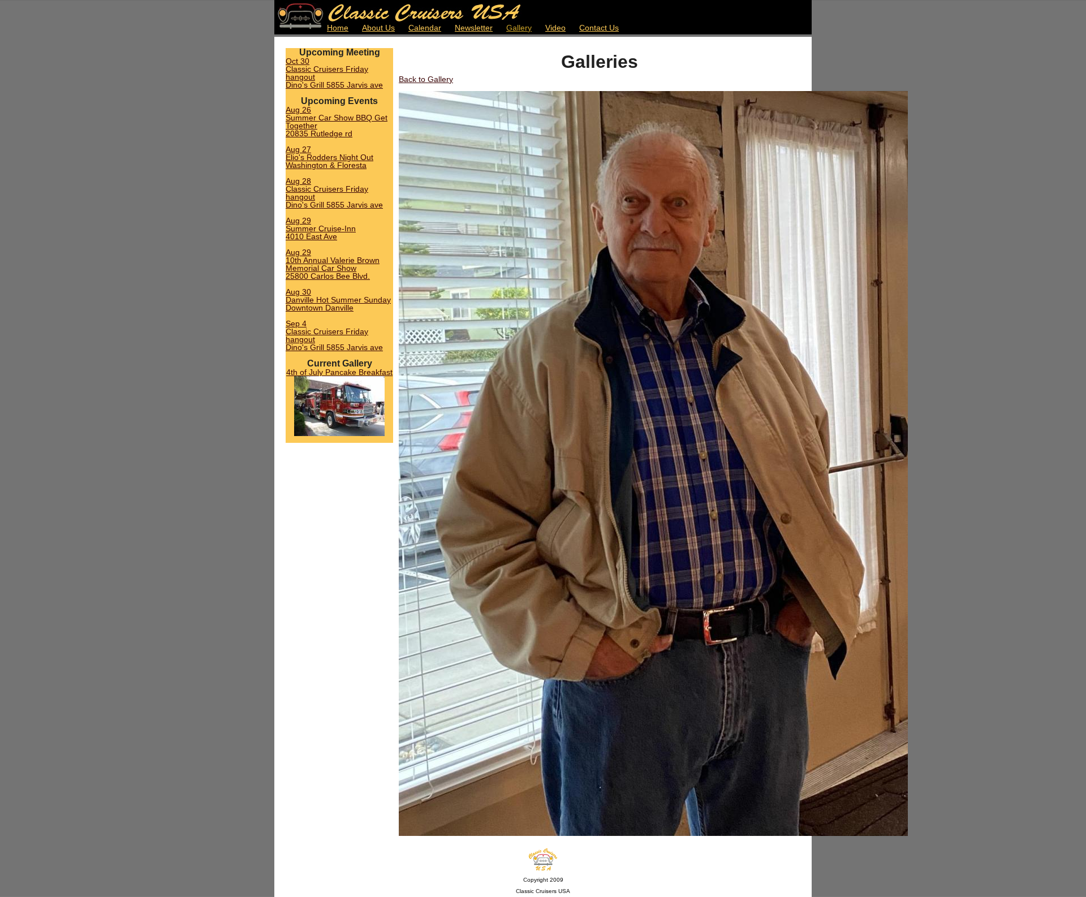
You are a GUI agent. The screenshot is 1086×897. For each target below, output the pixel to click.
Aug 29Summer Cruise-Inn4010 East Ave (321, 228)
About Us (378, 27)
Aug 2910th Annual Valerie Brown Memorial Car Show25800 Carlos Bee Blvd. (333, 264)
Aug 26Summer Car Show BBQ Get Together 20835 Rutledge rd (336, 121)
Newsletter (474, 27)
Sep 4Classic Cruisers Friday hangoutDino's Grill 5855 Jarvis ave (334, 335)
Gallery (519, 27)
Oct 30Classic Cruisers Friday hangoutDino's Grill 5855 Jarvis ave (334, 73)
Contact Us (599, 27)
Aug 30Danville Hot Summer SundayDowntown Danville (338, 299)
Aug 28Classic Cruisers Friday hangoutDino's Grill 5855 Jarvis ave (334, 192)
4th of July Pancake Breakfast (339, 372)
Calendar (424, 27)
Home (337, 27)
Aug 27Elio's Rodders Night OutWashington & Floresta (329, 157)
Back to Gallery (426, 79)
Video (555, 27)
